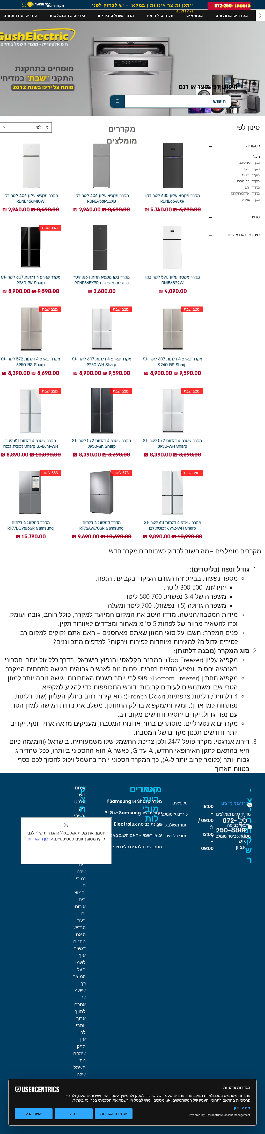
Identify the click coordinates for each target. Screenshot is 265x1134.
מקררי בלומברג (248, 181)
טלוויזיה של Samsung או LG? (133, 813)
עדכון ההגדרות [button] (40, 839)
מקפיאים (180, 803)
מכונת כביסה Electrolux (138, 824)
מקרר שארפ (250, 199)
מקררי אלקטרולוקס (245, 193)
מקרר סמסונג (249, 162)
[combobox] (26, 127)
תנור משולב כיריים (172, 825)
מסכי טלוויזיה (176, 836)
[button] (27, 4)
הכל (256, 156)
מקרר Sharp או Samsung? (134, 801)
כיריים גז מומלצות (173, 814)
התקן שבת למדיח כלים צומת (135, 847)
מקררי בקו (252, 168)
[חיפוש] (118, 101)
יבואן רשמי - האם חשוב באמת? (133, 835)
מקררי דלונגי (250, 175)
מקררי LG (252, 187)
